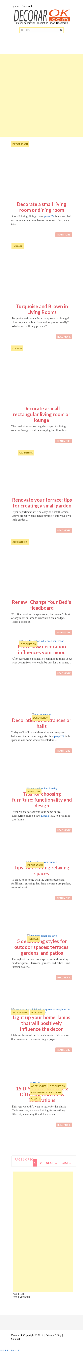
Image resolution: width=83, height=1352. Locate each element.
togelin (45, 815)
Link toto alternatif (9, 1350)
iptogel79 (49, 216)
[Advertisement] (41, 95)
